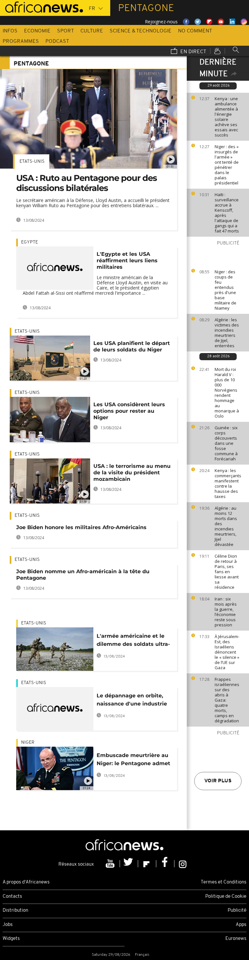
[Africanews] (41, 6)
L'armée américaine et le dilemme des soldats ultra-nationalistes (133, 641)
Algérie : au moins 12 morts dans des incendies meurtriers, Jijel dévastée (226, 526)
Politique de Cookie (225, 896)
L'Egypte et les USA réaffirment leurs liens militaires (127, 260)
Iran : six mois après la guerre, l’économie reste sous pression (226, 611)
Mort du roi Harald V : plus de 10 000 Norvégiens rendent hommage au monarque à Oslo (227, 393)
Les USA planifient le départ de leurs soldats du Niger (131, 346)
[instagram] (182, 863)
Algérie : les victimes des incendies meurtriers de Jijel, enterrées (227, 332)
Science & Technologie (141, 31)
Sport (65, 31)
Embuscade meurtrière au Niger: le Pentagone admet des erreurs (133, 760)
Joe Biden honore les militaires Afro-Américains (81, 527)
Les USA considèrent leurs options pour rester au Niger (129, 411)
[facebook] (165, 863)
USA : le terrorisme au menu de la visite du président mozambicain (132, 472)
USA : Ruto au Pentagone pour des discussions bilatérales (86, 183)
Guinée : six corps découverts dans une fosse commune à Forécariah (226, 443)
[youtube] (111, 863)
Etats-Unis (31, 161)
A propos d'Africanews (26, 882)
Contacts (12, 896)
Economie (37, 31)
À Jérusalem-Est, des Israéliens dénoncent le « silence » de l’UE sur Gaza (227, 652)
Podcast (57, 41)
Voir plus (217, 781)
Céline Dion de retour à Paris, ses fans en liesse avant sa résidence (227, 571)
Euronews (235, 938)
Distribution (15, 910)
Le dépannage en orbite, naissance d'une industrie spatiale (132, 701)
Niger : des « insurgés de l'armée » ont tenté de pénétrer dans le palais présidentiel (227, 164)
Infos (10, 31)
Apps (241, 924)
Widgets (11, 938)
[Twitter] (129, 863)
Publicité (237, 910)
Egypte (29, 242)
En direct (192, 51)
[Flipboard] (147, 863)
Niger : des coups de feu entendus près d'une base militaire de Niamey (225, 290)
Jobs (8, 924)
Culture (91, 31)
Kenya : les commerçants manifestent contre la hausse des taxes (228, 483)
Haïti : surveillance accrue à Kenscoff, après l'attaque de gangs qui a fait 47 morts (227, 212)
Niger (27, 742)
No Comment (195, 31)
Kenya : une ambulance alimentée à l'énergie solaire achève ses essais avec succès (226, 116)
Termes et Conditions (223, 882)
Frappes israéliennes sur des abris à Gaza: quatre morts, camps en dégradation (227, 700)
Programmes (21, 41)
